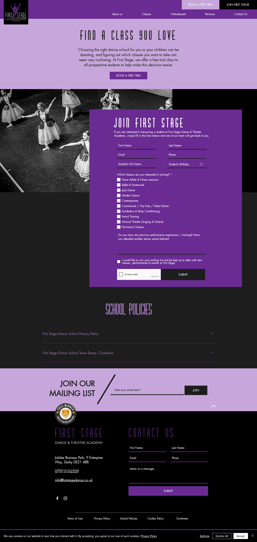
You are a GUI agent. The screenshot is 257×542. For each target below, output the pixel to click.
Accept (241, 536)
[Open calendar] (201, 164)
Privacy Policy (149, 536)
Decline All (222, 536)
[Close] (252, 536)
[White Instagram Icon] (65, 498)
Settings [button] (204, 536)
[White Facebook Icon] (57, 498)
